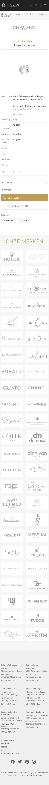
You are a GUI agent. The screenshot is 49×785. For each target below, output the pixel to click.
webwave (39, 775)
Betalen (4, 747)
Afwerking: (5, 134)
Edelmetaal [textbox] (7, 182)
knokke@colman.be (9, 700)
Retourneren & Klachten (11, 753)
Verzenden (5, 750)
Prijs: (3, 172)
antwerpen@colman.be (11, 677)
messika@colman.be (35, 700)
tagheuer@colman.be (35, 724)
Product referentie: (5, 127)
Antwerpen (8, 220)
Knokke (24, 220)
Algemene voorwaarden (38, 773)
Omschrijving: (6, 96)
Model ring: (5, 120)
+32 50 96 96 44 (7, 698)
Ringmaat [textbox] (6, 190)
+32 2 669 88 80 (33, 698)
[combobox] (24, 182)
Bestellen (14, 197)
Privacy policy (12, 775)
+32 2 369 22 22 (33, 721)
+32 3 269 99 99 (7, 724)
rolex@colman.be (33, 677)
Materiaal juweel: (5, 141)
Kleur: (3, 154)
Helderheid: (5, 159)
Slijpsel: (4, 148)
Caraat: (4, 165)
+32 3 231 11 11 (7, 674)
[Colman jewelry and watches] (12, 5)
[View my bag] (31, 5)
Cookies (22, 775)
